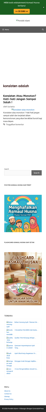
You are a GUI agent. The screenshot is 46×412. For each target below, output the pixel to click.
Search (6, 169)
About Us (7, 391)
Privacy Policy (8, 399)
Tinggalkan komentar (15, 124)
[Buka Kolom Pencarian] (43, 29)
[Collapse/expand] (43, 7)
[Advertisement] (23, 57)
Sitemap (7, 396)
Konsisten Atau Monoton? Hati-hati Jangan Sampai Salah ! (19, 99)
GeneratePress (38, 408)
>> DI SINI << (21, 11)
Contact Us (8, 394)
